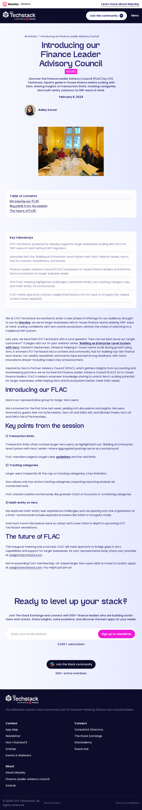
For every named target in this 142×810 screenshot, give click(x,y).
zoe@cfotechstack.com (25, 555)
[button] (106, 15)
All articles (31, 36)
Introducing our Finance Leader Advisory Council (70, 36)
